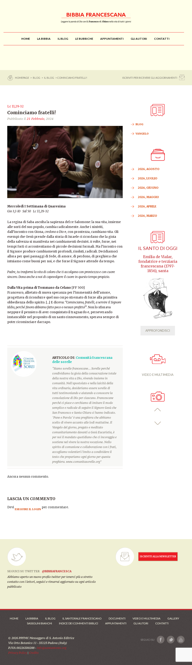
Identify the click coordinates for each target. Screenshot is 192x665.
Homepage (22, 77)
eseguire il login (28, 509)
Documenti (117, 618)
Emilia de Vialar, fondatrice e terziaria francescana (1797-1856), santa (157, 264)
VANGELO (142, 133)
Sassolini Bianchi (39, 623)
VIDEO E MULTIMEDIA (158, 375)
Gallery (173, 618)
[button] (157, 410)
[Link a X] (170, 640)
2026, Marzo (147, 215)
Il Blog (49, 77)
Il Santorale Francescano (82, 618)
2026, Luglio (147, 178)
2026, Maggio (148, 197)
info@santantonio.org (51, 648)
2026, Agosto (148, 169)
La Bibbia (32, 618)
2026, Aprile (147, 206)
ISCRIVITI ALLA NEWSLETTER (158, 556)
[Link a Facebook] (161, 640)
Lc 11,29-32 (15, 106)
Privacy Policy (17, 652)
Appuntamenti (115, 623)
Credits (34, 652)
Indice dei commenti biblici (78, 623)
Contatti (162, 623)
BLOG (36, 77)
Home (14, 618)
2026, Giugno (148, 187)
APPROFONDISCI (157, 330)
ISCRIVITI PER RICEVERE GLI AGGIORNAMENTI (149, 77)
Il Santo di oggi (157, 248)
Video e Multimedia (146, 618)
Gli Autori (140, 623)
